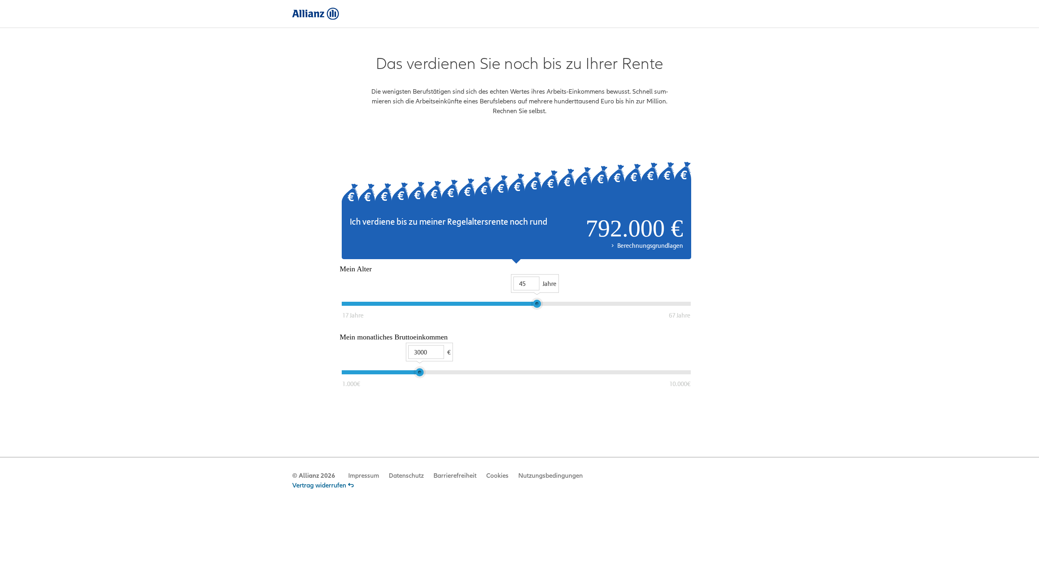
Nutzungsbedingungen (550, 476)
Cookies (497, 476)
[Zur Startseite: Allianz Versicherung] (315, 14)
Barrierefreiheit (454, 476)
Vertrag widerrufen (319, 485)
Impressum (363, 476)
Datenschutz (406, 476)
